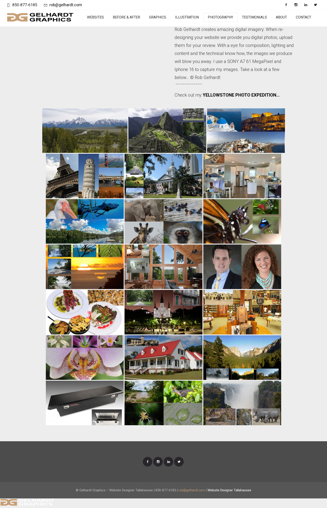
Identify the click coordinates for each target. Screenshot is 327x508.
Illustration (187, 17)
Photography (220, 17)
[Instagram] (296, 5)
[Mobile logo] (27, 505)
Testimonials (254, 17)
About (281, 17)
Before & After (126, 17)
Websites (95, 17)
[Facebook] (286, 5)
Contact (303, 17)
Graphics (157, 17)
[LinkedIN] (306, 5)
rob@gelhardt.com (65, 4)
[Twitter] (315, 5)
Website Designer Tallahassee (229, 490)
